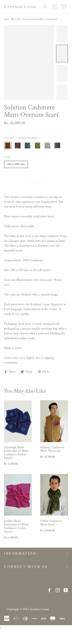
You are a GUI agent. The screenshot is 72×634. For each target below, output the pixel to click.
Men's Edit (15, 19)
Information (20, 553)
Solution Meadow (37, 145)
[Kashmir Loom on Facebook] (49, 590)
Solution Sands (57, 145)
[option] (29, 62)
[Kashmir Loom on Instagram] (57, 590)
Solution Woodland (8, 145)
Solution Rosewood (18, 145)
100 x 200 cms (16, 164)
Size (7, 157)
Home (6, 19)
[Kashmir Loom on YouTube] (66, 590)
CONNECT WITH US (26, 566)
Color (20, 137)
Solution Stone (47, 145)
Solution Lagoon (27, 145)
